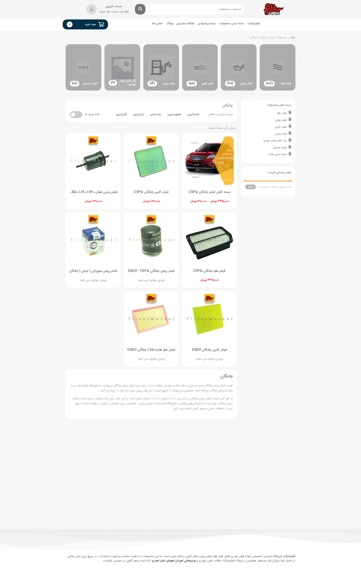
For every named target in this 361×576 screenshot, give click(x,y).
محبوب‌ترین (174, 114)
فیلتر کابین (281, 127)
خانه (293, 38)
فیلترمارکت (253, 23)
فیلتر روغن (281, 120)
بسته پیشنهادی (207, 23)
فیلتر (250, 186)
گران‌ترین (121, 114)
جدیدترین (193, 114)
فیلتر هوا (282, 113)
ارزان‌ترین (138, 114)
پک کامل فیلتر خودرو (275, 140)
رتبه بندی (155, 114)
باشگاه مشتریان (185, 23)
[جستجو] (140, 9)
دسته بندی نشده (277, 154)
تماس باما (157, 23)
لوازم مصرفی (280, 147)
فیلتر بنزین (281, 133)
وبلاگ (169, 23)
